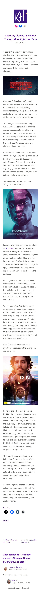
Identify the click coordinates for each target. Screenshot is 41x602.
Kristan (14, 580)
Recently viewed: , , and (20, 37)
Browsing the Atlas (15, 567)
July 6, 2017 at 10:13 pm (21, 582)
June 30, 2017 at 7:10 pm (18, 569)
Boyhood (10, 248)
